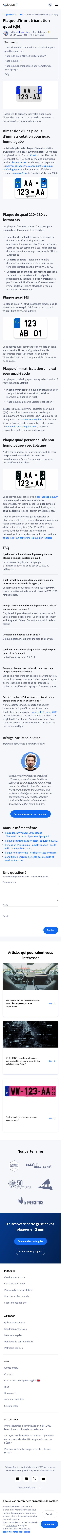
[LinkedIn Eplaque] (26, 1479)
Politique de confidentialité (18, 1341)
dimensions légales (31, 419)
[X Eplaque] (35, 1479)
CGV (41, 1487)
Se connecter (11, 1405)
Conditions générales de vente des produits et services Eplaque (29, 858)
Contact (8, 1374)
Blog (6, 1386)
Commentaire (9, 882)
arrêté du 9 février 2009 (44, 712)
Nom (5, 904)
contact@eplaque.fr (47, 496)
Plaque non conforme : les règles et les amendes (30, 852)
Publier (51, 930)
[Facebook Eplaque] (18, 1479)
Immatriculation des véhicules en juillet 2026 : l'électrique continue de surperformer (28, 1427)
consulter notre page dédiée (16, 1531)
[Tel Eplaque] (50, 5)
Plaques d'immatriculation (18, 1290)
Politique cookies (13, 1347)
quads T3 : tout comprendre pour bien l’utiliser (27, 537)
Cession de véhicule (14, 1277)
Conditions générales (15, 1329)
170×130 (34, 155)
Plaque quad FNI (13, 60)
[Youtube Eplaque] (43, 1479)
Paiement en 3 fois (14, 1399)
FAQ (6, 74)
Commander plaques (30, 1251)
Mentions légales (13, 1335)
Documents (10, 1393)
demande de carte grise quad (21, 426)
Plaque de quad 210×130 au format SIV (25, 55)
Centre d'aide (11, 1367)
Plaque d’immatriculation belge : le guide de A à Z (31, 840)
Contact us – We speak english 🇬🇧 (22, 1380)
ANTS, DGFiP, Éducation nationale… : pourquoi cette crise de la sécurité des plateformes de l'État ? (29, 1439)
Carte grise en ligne (14, 1283)
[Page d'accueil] (10, 4)
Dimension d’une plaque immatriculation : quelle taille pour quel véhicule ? (30, 846)
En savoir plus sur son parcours (30, 814)
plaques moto (18, 162)
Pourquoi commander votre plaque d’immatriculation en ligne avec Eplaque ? (27, 834)
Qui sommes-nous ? (14, 1322)
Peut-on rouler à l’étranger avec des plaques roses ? (27, 1450)
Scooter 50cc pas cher (15, 1302)
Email (6, 916)
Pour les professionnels (16, 1296)
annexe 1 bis (20, 173)
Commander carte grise (30, 1241)
